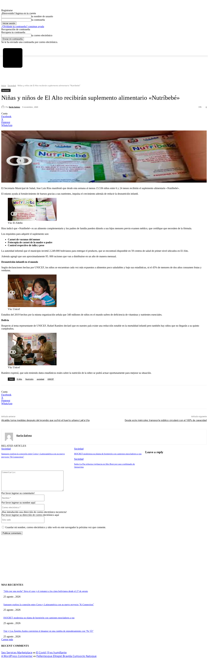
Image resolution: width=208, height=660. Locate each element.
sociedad (40, 379)
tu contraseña (38, 19)
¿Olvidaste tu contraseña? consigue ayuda (22, 26)
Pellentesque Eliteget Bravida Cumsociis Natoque (66, 656)
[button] (8, 79)
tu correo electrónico (41, 35)
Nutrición (29, 379)
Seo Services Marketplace (16, 652)
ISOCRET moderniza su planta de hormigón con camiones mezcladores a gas (108, 454)
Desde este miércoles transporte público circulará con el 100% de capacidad (166, 420)
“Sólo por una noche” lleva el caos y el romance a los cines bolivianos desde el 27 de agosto (45, 591)
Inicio (3, 85)
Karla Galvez (14, 107)
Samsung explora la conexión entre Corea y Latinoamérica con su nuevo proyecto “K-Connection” (48, 604)
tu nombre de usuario (42, 16)
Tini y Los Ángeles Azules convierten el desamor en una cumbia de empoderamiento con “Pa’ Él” (48, 631)
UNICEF (50, 379)
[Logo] (12, 58)
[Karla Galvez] (3, 107)
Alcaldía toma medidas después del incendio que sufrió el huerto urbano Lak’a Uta (45, 420)
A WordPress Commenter (17, 656)
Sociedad (12, 85)
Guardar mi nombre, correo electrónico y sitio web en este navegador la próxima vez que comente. (55, 527)
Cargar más (7, 639)
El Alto (19, 379)
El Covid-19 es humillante (51, 652)
